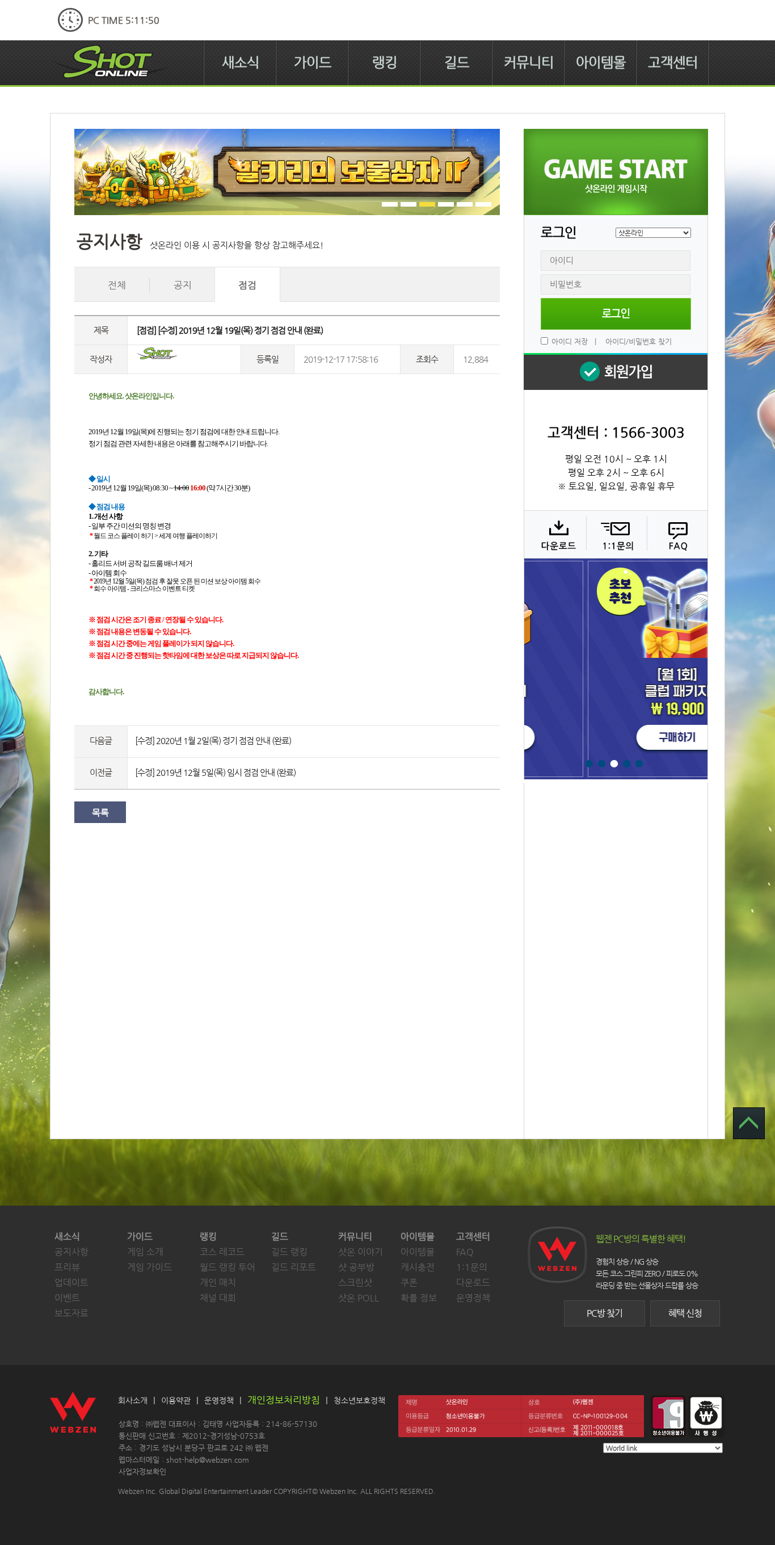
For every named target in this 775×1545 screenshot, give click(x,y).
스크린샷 (355, 1282)
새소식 (240, 62)
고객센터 (673, 62)
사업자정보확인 (142, 1471)
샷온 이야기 (360, 1251)
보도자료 (71, 1313)
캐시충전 (418, 1267)
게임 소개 (145, 1251)
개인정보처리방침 (283, 1399)
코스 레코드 (222, 1251)
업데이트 (71, 1282)
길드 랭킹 (289, 1251)
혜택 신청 (685, 1313)
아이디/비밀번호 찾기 (638, 341)
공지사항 (71, 1251)
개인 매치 (218, 1282)
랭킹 (384, 62)
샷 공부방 (356, 1267)
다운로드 (554, 534)
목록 (100, 812)
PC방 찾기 (604, 1313)
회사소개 (133, 1400)
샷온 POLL (358, 1297)
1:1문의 (471, 1267)
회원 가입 (615, 371)
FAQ (676, 534)
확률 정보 (419, 1297)
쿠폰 (409, 1282)
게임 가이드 (149, 1267)
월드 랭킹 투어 (227, 1267)
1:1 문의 (615, 534)
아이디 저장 (569, 341)
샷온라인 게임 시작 (616, 172)
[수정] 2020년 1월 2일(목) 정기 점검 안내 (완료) (213, 740)
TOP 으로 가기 (749, 1123)
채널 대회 (218, 1297)
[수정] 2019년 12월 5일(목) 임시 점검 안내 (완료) (215, 772)
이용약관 (176, 1400)
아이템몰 (601, 62)
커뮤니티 (529, 62)
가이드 (312, 62)
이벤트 (67, 1297)
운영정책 (473, 1297)
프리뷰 (67, 1267)
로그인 (616, 314)
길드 (456, 62)
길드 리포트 (293, 1267)
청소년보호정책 (359, 1400)
